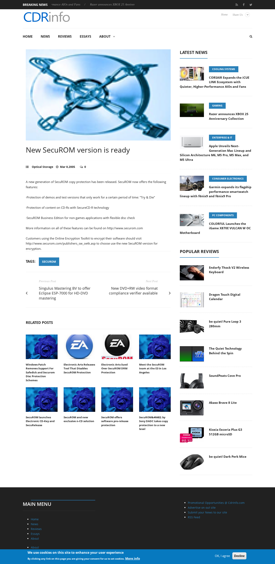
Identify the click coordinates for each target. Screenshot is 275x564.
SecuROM (49, 261)
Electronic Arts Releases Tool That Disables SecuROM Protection (79, 368)
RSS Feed (194, 517)
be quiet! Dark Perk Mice (227, 457)
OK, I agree (222, 556)
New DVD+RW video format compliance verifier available (133, 291)
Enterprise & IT (222, 137)
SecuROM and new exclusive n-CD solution (79, 419)
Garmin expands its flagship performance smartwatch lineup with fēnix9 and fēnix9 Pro (215, 191)
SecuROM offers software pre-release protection (114, 421)
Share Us (238, 14)
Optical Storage (42, 167)
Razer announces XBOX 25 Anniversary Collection (110, 4)
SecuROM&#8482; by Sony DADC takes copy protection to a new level (153, 423)
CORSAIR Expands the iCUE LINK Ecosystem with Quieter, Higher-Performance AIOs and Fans (214, 82)
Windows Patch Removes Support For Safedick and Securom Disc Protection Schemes (40, 372)
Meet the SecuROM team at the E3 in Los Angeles (152, 368)
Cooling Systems (223, 69)
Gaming (217, 105)
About (105, 36)
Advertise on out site (202, 507)
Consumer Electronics (228, 178)
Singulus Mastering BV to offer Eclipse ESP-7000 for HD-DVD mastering (64, 293)
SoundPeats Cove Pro (225, 376)
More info (132, 558)
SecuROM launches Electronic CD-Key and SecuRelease (40, 421)
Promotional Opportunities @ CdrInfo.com (216, 503)
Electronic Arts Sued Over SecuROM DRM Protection (114, 368)
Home (224, 14)
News (45, 36)
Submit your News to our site (207, 512)
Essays (85, 36)
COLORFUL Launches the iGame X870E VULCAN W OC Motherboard (215, 228)
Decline (239, 556)
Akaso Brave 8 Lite (223, 403)
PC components (223, 215)
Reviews (65, 36)
